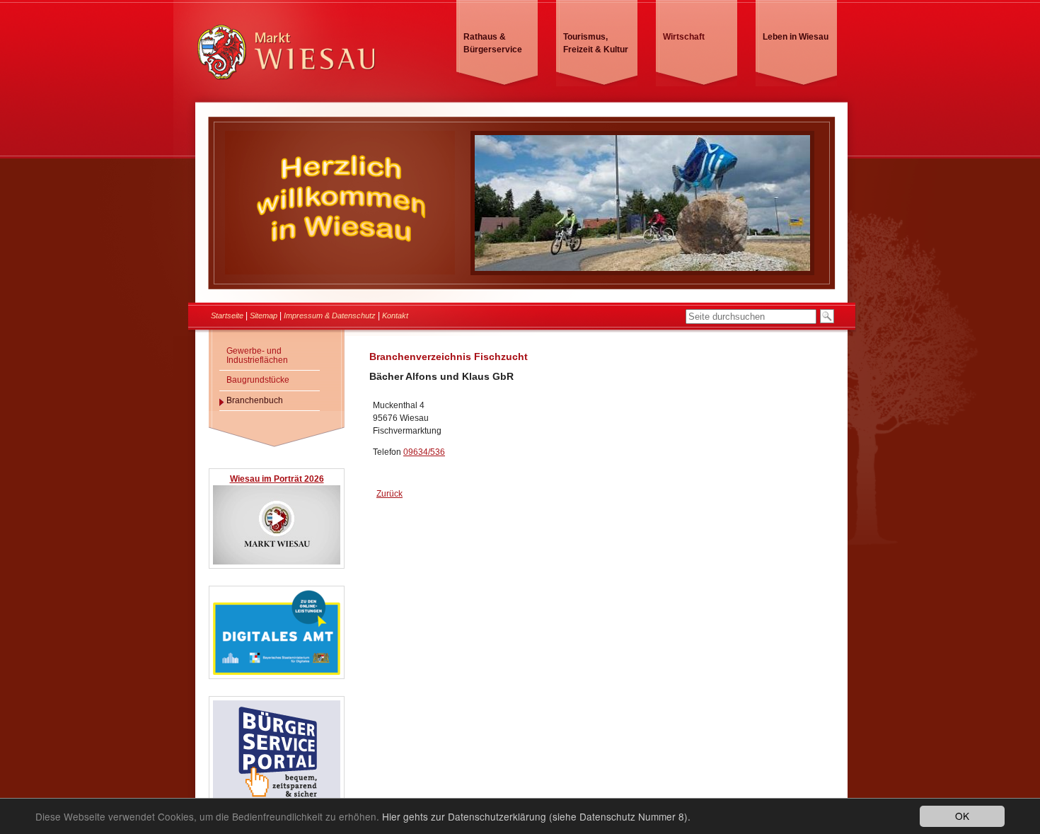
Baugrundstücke (257, 380)
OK (962, 816)
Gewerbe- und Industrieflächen (257, 355)
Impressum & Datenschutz (330, 315)
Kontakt (395, 315)
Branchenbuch (254, 400)
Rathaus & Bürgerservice (492, 43)
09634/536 (424, 452)
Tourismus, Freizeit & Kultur (595, 43)
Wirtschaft (684, 37)
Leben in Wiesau (795, 37)
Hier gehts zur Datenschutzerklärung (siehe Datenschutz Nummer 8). (536, 816)
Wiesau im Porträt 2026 (277, 479)
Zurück (389, 494)
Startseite (227, 315)
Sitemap (263, 315)
